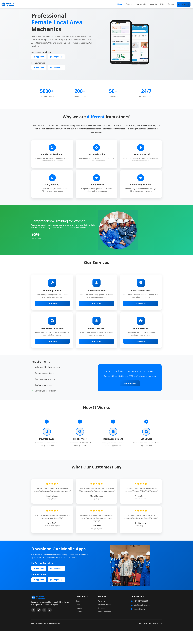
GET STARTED (183, 4)
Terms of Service (155, 623)
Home (119, 4)
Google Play (57, 57)
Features (129, 4)
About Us (153, 4)
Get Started (130, 383)
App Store (40, 57)
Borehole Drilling (104, 604)
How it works (141, 4)
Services (79, 608)
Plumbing (101, 601)
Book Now (52, 303)
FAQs (162, 4)
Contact (171, 4)
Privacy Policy (142, 623)
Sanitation (101, 608)
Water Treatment (104, 612)
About (78, 604)
